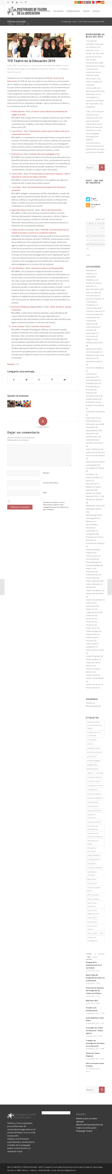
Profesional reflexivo (47, 69)
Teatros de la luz (93, 684)
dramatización (92, 806)
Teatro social (91, 675)
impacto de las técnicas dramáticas (95, 834)
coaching (99, 773)
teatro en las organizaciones (93, 911)
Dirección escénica (94, 361)
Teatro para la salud (95, 650)
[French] (95, 2)
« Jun (88, 255)
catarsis (90, 773)
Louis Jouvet (91, 483)
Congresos (91, 305)
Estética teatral (92, 399)
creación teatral (93, 781)
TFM (17, 364)
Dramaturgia (91, 386)
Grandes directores (94, 443)
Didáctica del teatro (94, 342)
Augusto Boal (92, 765)
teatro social (92, 933)
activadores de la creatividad (93, 734)
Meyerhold (91, 879)
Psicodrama (91, 559)
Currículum (90, 336)
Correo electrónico (50, 483)
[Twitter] (12, 2)
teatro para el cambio (92, 927)
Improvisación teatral (95, 455)
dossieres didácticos (95, 798)
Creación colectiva (94, 311)
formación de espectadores (92, 827)
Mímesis (89, 521)
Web (45, 492)
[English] (88, 2)
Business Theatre (94, 298)
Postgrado (90, 534)
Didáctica (90, 339)
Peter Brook (92, 883)
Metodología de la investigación (27, 69)
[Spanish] (103, 2)
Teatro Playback (93, 656)
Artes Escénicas (93, 289)
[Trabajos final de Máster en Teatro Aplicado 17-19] (27, 404)
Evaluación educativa (95, 411)
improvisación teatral (92, 842)
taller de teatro (93, 895)
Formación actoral (94, 424)
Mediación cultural (94, 505)
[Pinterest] (25, 2)
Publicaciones (92, 574)
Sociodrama (91, 577)
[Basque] (84, 2)
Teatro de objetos (94, 590)
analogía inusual (93, 748)
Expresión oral (92, 418)
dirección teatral (93, 794)
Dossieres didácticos (95, 367)
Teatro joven (91, 634)
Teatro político (92, 659)
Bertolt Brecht (92, 769)
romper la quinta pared (93, 889)
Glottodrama (91, 439)
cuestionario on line (95, 785)
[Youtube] (17, 2)
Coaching (90, 301)
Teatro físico (91, 628)
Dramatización (92, 383)
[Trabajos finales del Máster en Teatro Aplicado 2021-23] (11, 404)
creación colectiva (94, 777)
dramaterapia (92, 802)
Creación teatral (93, 314)
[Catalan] (76, 2)
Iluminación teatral (94, 452)
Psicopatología (92, 562)
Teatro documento (94, 599)
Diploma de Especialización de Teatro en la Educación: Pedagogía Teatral (89, 1127)
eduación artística (94, 810)
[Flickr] (21, 2)
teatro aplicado (93, 899)
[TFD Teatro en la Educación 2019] (39, 45)
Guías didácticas (93, 449)
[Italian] (91, 2)
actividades (91, 740)
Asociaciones (92, 295)
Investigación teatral (95, 468)
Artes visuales (92, 292)
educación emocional (91, 816)
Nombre (46, 473)
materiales (91, 863)
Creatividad (91, 317)
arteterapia (91, 756)
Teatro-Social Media (95, 678)
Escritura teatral (93, 396)
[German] (99, 2)
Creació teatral (92, 308)
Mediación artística (94, 499)
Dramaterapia (92, 380)
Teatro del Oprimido (95, 593)
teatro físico (92, 918)
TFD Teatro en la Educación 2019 (31, 61)
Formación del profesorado (44, 65)
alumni (90, 744)
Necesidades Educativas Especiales (92, 527)
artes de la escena (94, 752)
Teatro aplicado (93, 581)
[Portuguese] (80, 2)
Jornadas (90, 474)
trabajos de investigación (92, 939)
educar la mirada (93, 822)
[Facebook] (8, 2)
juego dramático (93, 855)
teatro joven (92, 922)
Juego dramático (93, 477)
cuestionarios (92, 789)
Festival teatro (92, 421)
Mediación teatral (93, 508)
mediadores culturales (92, 873)
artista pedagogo (93, 760)
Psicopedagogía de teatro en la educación (94, 568)
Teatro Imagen (92, 631)
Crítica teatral (92, 327)
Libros (88, 480)
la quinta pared (93, 859)
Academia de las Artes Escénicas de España (94, 725)
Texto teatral (91, 687)
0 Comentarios (24, 65)
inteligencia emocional (91, 849)
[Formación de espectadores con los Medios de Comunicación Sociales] (2, 587)
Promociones (92, 556)
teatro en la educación (91, 904)
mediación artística (94, 868)
